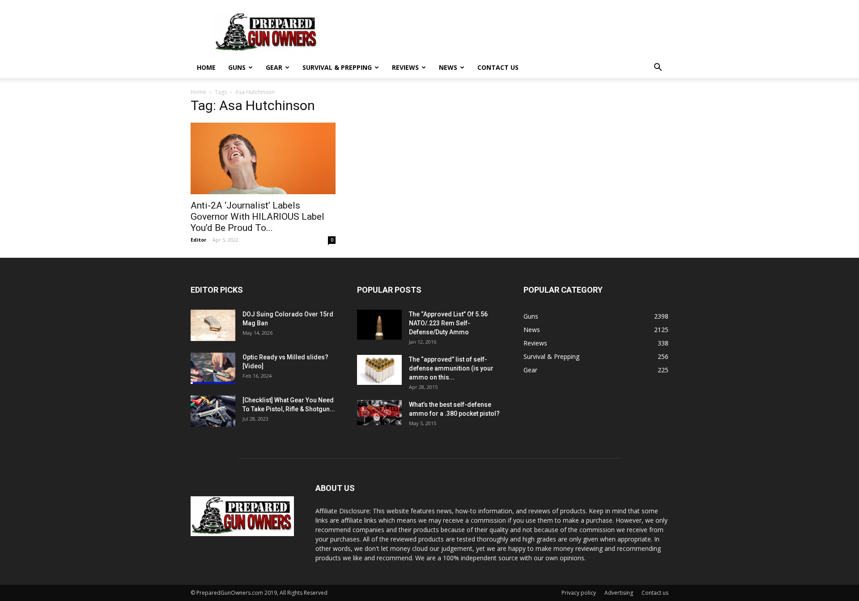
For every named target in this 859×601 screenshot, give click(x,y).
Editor (198, 239)
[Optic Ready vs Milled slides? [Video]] (213, 368)
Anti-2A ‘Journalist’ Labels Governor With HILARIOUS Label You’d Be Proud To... (257, 216)
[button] (657, 68)
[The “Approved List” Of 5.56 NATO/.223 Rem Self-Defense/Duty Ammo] (379, 325)
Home (206, 67)
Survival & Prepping (337, 67)
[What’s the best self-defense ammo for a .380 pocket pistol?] (379, 412)
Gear (274, 67)
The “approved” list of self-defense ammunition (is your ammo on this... (451, 368)
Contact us (498, 67)
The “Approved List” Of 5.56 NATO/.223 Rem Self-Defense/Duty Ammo (448, 323)
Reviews (405, 67)
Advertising (618, 593)
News (448, 67)
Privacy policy (578, 593)
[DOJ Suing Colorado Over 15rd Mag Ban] (213, 325)
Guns (237, 67)
